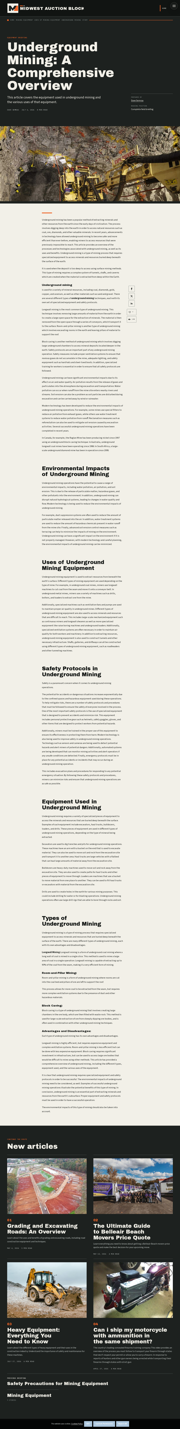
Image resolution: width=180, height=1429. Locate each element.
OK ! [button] (88, 1424)
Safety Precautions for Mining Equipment (57, 1383)
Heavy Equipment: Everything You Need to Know (33, 1336)
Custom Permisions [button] (104, 1424)
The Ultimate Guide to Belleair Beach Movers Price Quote (121, 1232)
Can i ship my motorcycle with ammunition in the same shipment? (130, 1336)
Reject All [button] (122, 1424)
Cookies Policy (77, 1424)
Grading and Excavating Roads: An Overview (42, 1229)
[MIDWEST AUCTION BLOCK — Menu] (174, 6)
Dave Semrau (13, 110)
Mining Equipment (29, 1395)
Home (164, 8)
